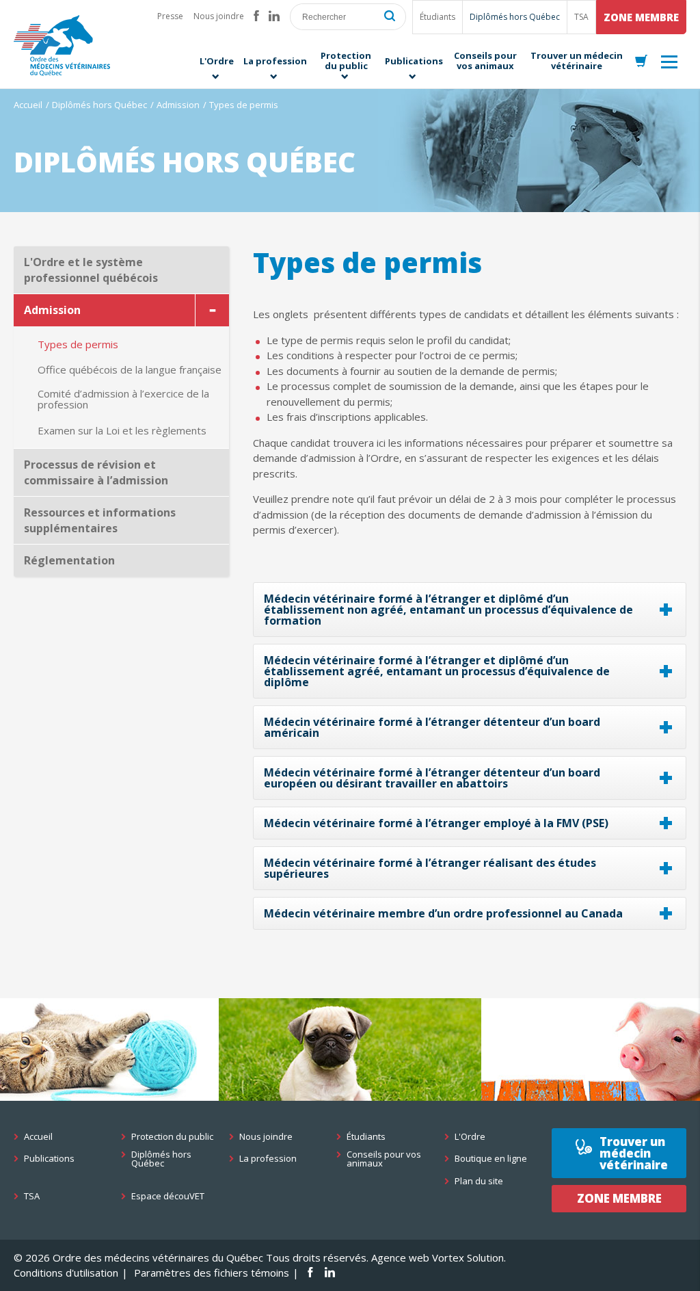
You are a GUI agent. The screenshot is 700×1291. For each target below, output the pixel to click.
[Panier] (641, 61)
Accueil (28, 105)
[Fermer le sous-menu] (212, 310)
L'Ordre (470, 1136)
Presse (170, 16)
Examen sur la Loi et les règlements (122, 430)
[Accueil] (62, 45)
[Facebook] (256, 16)
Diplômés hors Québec (515, 17)
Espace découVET (167, 1196)
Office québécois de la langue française (129, 370)
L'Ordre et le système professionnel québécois (91, 270)
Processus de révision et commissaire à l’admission (96, 472)
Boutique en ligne (491, 1158)
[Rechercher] (389, 16)
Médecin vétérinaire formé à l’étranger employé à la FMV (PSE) (436, 823)
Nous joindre (218, 16)
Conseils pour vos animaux (384, 1159)
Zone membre (641, 17)
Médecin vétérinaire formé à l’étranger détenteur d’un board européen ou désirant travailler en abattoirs (432, 778)
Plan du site (479, 1181)
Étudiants (437, 17)
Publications (49, 1158)
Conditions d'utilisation (66, 1272)
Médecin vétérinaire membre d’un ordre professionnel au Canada (443, 913)
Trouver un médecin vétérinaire (634, 1153)
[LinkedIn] (274, 16)
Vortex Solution (468, 1257)
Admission (178, 105)
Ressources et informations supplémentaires (100, 520)
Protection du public (172, 1136)
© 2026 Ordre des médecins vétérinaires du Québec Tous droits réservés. (191, 1257)
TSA (581, 17)
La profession (268, 1158)
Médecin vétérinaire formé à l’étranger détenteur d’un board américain (432, 727)
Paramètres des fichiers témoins (211, 1272)
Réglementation (69, 560)
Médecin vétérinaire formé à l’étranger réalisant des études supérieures (430, 868)
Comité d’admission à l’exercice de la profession (123, 399)
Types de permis (78, 344)
